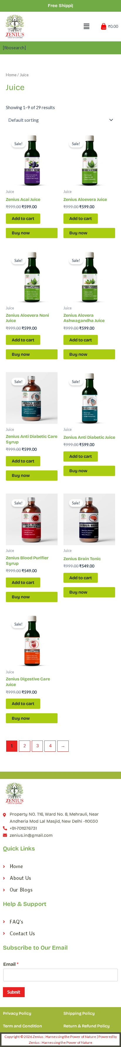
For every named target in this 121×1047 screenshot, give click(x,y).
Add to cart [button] (23, 218)
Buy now (21, 233)
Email (11, 964)
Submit (13, 992)
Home (11, 74)
